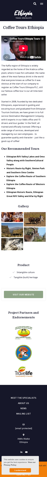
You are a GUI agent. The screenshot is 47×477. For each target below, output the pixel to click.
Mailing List (23, 413)
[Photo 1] (35, 219)
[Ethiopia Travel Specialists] (23, 14)
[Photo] (12, 217)
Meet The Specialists (23, 397)
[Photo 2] (12, 230)
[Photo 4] (12, 244)
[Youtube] (26, 452)
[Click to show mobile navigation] (42, 3)
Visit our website (23, 294)
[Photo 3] (35, 234)
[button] (34, 3)
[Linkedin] (21, 452)
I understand (20, 470)
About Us (23, 403)
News (23, 408)
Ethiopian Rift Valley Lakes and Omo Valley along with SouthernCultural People (26, 160)
